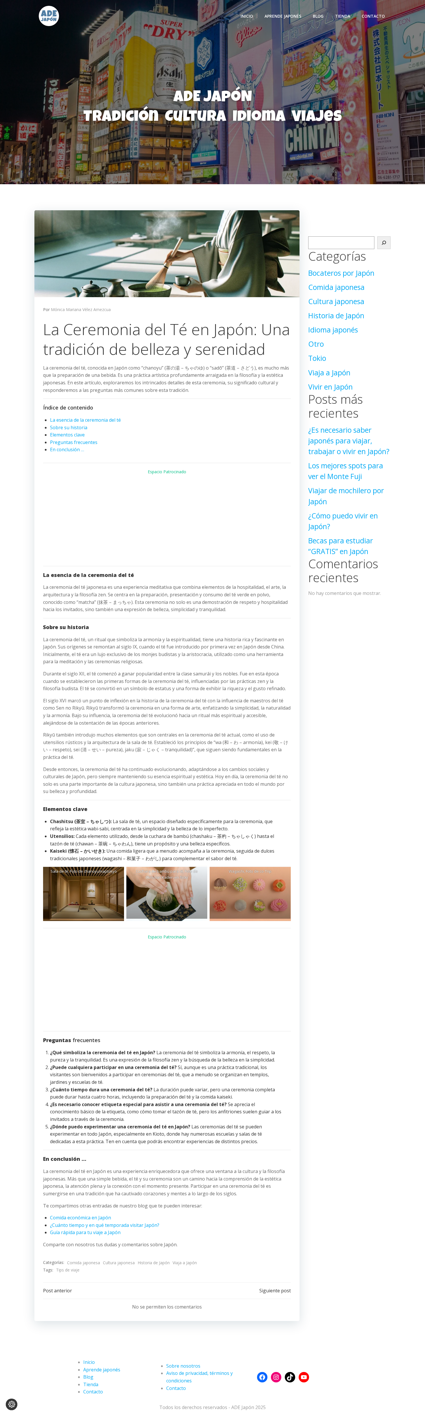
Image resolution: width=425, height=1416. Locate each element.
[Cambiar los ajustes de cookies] (11, 1404)
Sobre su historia (68, 427)
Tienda (342, 16)
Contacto (373, 16)
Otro (316, 344)
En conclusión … (67, 449)
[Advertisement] (167, 520)
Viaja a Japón (185, 1262)
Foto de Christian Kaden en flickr (171, 874)
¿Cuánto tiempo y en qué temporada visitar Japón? (104, 1225)
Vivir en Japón (330, 387)
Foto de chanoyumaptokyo (93, 871)
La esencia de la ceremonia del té (85, 420)
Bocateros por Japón (341, 273)
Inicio (247, 16)
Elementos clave (67, 435)
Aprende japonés (283, 16)
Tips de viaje (68, 1270)
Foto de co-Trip (258, 871)
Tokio (317, 358)
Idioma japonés (333, 330)
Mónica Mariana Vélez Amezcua (81, 309)
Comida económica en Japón (80, 1217)
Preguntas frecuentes (73, 442)
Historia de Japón (154, 1262)
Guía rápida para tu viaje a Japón (85, 1232)
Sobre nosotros (183, 1366)
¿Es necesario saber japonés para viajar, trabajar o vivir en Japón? (348, 440)
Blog (318, 16)
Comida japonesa (83, 1262)
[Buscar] (384, 242)
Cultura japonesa (119, 1262)
